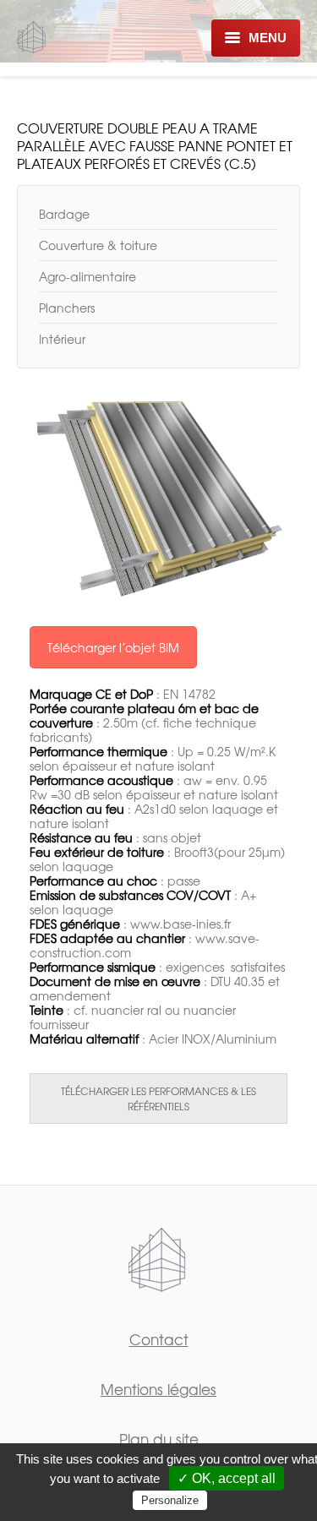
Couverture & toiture (98, 245)
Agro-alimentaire (87, 276)
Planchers (67, 307)
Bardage (64, 213)
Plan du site (159, 1438)
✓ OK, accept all (227, 1478)
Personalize (170, 1500)
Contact (159, 1338)
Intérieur (62, 338)
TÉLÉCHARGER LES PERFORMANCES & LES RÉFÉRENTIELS (158, 1098)
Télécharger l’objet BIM (113, 647)
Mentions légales (158, 1388)
